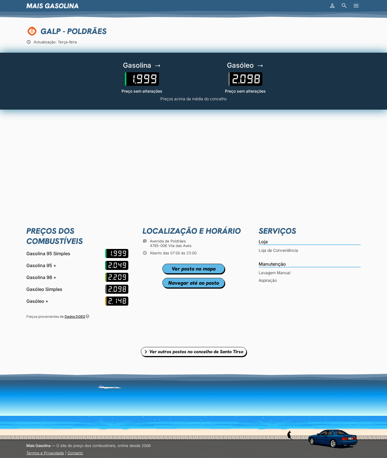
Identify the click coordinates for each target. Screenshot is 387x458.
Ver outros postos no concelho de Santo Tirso (196, 352)
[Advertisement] (193, 157)
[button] (332, 5)
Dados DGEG (75, 316)
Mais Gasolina (52, 5)
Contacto (75, 453)
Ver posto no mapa (194, 268)
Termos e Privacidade (45, 453)
